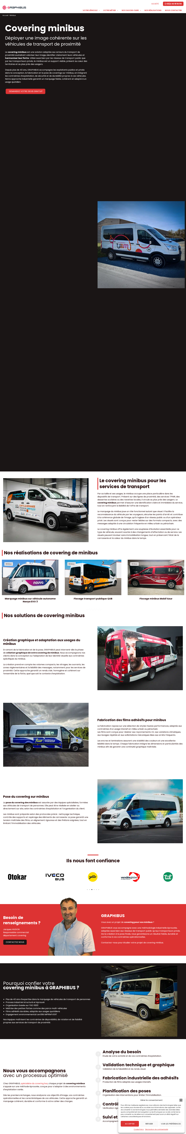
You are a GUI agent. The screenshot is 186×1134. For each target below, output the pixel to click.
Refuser (149, 1123)
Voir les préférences (171, 1123)
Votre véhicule (90, 10)
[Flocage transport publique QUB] (30, 577)
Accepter (130, 1123)
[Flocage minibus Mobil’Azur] (93, 577)
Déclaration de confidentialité (156, 1129)
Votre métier (109, 10)
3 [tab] (93, 608)
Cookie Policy (139, 1129)
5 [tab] (98, 608)
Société (155, 4)
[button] (181, 1100)
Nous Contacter (173, 10)
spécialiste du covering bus (34, 1083)
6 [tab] (100, 608)
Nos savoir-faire (130, 10)
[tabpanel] (93, 583)
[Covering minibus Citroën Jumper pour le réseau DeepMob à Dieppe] (156, 577)
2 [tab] (90, 608)
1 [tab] (88, 608)
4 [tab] (95, 608)
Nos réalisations (152, 10)
